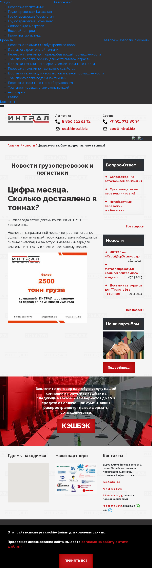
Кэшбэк (76, 425)
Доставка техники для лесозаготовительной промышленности (56, 73)
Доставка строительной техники (33, 50)
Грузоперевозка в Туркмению (30, 21)
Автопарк (111, 40)
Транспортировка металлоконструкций (38, 87)
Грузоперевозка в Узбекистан (31, 16)
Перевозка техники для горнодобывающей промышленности (54, 54)
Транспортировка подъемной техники (37, 78)
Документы (140, 40)
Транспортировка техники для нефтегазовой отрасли (49, 59)
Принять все (76, 561)
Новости (125, 40)
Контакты (7, 102)
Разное (13, 97)
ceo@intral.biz (112, 482)
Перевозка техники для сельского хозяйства (41, 68)
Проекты (6, 40)
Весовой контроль (22, 31)
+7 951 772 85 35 (112, 488)
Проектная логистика (24, 35)
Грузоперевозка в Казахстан (30, 12)
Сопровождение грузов (26, 26)
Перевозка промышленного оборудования (40, 83)
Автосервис (63, 2)
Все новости (135, 310)
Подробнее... (119, 368)
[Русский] (135, 138)
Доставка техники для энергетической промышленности (51, 64)
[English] (141, 138)
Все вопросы (135, 226)
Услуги (5, 2)
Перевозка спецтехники (26, 7)
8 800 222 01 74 (112, 495)
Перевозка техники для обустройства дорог (42, 45)
